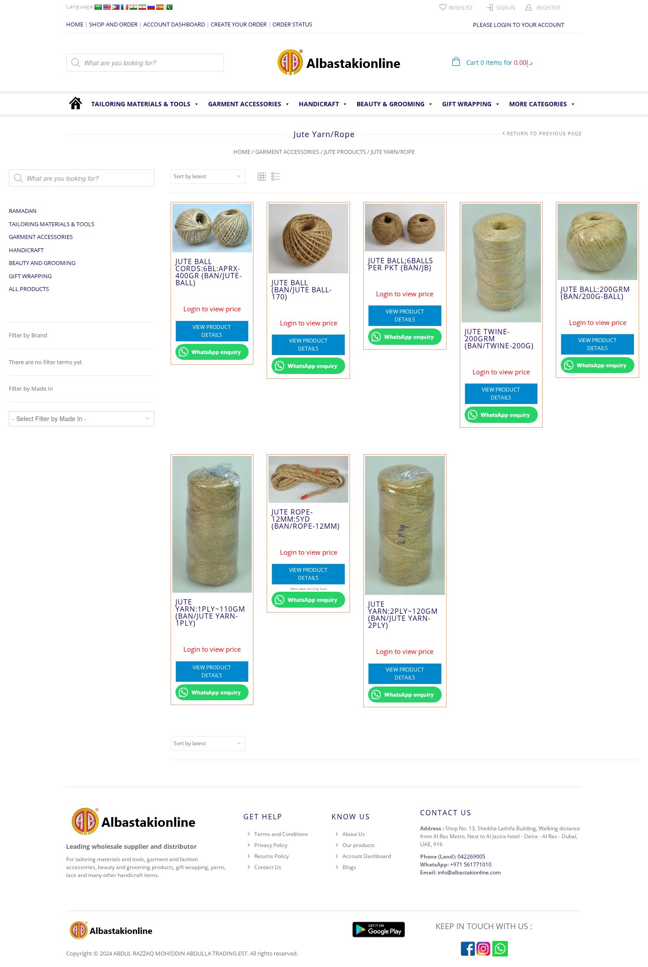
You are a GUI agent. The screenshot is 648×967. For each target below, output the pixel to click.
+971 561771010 (471, 864)
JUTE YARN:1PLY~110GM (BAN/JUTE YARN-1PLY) (210, 612)
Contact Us (267, 867)
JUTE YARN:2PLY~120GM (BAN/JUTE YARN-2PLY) (403, 614)
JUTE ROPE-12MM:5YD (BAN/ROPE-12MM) (306, 519)
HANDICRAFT (319, 104)
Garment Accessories (244, 104)
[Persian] (142, 7)
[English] (107, 7)
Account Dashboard (367, 856)
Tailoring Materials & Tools (140, 104)
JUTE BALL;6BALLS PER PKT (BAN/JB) (400, 264)
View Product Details (212, 331)
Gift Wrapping (467, 104)
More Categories (538, 104)
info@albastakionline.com (469, 872)
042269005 (471, 856)
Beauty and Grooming (42, 263)
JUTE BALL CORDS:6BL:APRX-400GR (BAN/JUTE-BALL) (208, 272)
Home (241, 152)
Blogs (349, 867)
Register (548, 7)
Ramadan (23, 211)
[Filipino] (115, 7)
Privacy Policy (270, 845)
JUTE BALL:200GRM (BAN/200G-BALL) (595, 292)
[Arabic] (98, 7)
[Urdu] (168, 7)
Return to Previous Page (544, 133)
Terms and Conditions (281, 834)
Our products (359, 845)
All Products (29, 289)
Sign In (505, 7)
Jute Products (345, 152)
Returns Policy (271, 856)
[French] (124, 7)
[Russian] (151, 7)
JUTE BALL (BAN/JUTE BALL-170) (302, 290)
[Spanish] (160, 7)
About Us (354, 834)
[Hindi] (133, 7)
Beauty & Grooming (391, 104)
